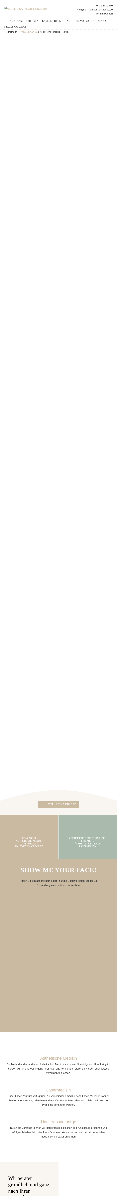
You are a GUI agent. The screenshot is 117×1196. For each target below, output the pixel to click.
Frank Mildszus (28, 32)
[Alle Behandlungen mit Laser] (58, 1092)
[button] (108, 21)
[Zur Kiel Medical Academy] (87, 837)
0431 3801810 (104, 5)
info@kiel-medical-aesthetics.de (94, 9)
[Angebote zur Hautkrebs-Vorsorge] (58, 1124)
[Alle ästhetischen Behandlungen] (58, 1060)
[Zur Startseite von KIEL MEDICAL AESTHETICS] (5, 21)
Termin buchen (104, 13)
